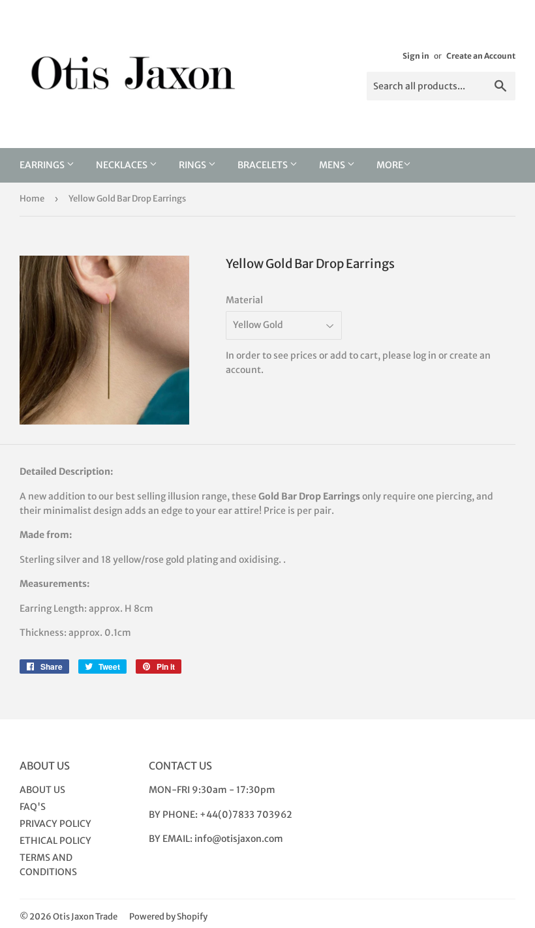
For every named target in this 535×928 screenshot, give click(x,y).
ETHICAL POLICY (55, 840)
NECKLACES (122, 165)
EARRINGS (43, 165)
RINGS (193, 165)
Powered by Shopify (168, 916)
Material (244, 300)
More (389, 165)
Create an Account (480, 56)
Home (32, 198)
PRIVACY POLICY (55, 824)
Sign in (416, 56)
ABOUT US (42, 790)
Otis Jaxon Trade (85, 916)
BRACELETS (263, 165)
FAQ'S (33, 807)
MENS (333, 165)
